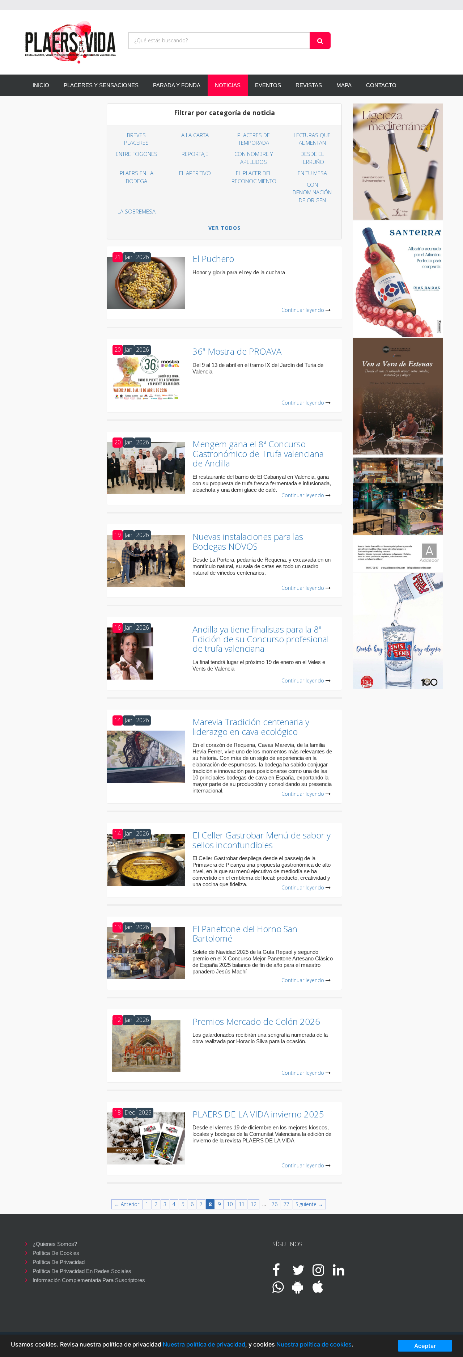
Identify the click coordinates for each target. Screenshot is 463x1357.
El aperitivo (195, 173)
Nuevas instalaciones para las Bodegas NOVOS (247, 541)
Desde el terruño (312, 157)
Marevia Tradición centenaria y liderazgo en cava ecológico (250, 726)
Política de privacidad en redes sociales (82, 1271)
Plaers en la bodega (136, 176)
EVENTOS (268, 85)
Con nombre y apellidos (253, 157)
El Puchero (213, 259)
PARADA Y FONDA (176, 85)
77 (286, 1204)
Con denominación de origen (312, 192)
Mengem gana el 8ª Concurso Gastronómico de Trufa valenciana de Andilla (258, 453)
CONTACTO (381, 85)
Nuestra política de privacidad (204, 1344)
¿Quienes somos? (55, 1244)
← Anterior (126, 1204)
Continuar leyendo (302, 310)
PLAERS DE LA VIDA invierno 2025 (258, 1114)
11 (242, 1204)
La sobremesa (137, 211)
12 (253, 1204)
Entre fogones (136, 153)
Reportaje (195, 153)
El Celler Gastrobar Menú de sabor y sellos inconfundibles (261, 839)
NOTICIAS (228, 85)
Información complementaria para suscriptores (89, 1280)
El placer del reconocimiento (254, 176)
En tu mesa (312, 173)
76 (274, 1204)
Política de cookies (56, 1253)
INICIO (41, 85)
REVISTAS (309, 85)
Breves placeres (136, 138)
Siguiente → (309, 1204)
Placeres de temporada (253, 138)
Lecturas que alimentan (312, 138)
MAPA (344, 85)
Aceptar (425, 1345)
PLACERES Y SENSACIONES (101, 85)
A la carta (195, 135)
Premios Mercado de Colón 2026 (256, 1021)
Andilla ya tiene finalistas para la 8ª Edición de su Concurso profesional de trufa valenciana (260, 638)
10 (230, 1204)
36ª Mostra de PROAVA (236, 351)
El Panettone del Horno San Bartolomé (244, 933)
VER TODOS (224, 227)
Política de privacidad (59, 1262)
